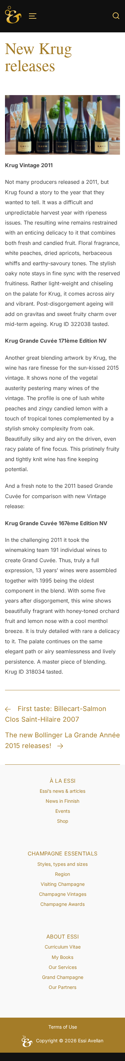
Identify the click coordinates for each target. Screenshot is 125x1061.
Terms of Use (62, 1027)
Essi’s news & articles (62, 791)
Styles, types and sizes (62, 864)
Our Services (63, 967)
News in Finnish (62, 801)
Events (62, 811)
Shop (62, 821)
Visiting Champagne (63, 884)
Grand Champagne (62, 977)
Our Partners (62, 987)
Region (62, 874)
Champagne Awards (62, 904)
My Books (62, 957)
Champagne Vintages (62, 894)
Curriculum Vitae (63, 947)
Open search (116, 16)
